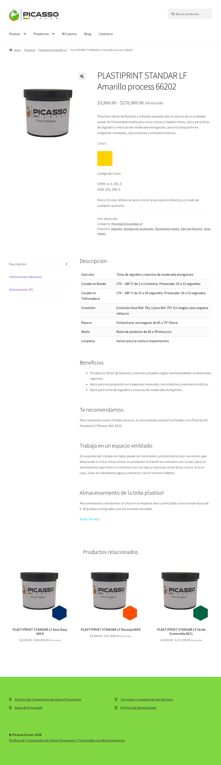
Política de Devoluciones (138, 707)
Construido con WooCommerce (102, 740)
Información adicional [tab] (25, 277)
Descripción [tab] (17, 264)
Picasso (14, 34)
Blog (87, 34)
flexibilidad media (167, 229)
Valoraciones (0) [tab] (21, 289)
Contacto (106, 34)
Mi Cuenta (69, 34)
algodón (116, 229)
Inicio (17, 50)
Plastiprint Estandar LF (52, 50)
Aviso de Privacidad (28, 707)
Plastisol (29, 50)
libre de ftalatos (191, 229)
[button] (82, 76)
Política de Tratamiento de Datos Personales (48, 699)
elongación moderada (138, 229)
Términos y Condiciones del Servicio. (146, 699)
